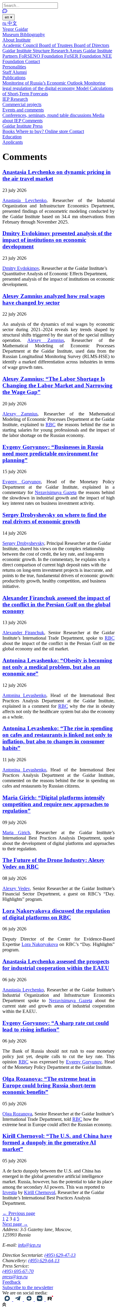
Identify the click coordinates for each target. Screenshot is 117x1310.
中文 (12, 23)
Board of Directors (91, 45)
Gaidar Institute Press (22, 126)
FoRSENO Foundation (41, 56)
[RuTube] (50, 1299)
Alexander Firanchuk (23, 632)
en (8, 17)
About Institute (16, 39)
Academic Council (20, 45)
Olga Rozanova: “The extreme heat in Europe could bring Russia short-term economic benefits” (49, 1085)
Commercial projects (21, 104)
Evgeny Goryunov (21, 481)
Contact (32, 61)
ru (5, 23)
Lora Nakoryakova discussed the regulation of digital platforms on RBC (56, 914)
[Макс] (7, 1299)
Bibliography (32, 34)
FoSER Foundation (83, 56)
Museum (11, 34)
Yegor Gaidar (15, 29)
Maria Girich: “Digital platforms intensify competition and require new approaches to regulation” (55, 804)
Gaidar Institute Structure (26, 50)
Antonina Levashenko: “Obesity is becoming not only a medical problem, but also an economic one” (57, 667)
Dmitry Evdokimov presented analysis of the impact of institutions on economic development (57, 240)
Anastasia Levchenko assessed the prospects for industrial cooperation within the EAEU (55, 964)
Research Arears (67, 50)
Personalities (14, 66)
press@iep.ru (15, 1276)
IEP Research (15, 99)
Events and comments (23, 109)
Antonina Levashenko (24, 695)
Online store (57, 131)
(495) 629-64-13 (43, 1260)
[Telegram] (18, 1299)
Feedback (11, 1282)
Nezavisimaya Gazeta (55, 492)
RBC (51, 424)
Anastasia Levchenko (24, 200)
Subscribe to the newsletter (27, 1287)
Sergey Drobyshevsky (23, 543)
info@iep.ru (29, 1245)
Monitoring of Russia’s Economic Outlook (43, 82)
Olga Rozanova (17, 1113)
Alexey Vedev (16, 888)
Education (12, 136)
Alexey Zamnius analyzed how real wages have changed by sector (53, 299)
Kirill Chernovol (39, 1192)
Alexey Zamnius (45, 340)
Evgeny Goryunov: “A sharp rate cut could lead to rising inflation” (55, 1026)
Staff (7, 72)
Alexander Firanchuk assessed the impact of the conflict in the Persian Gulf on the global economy (56, 604)
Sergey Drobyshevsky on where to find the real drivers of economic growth (54, 518)
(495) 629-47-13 (60, 1255)
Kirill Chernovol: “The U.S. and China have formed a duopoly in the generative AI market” (57, 1142)
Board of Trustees (56, 45)
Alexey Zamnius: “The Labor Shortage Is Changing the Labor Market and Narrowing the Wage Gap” (57, 385)
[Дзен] (29, 1299)
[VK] (40, 1299)
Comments (32, 120)
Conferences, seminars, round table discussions (47, 115)
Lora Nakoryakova (40, 944)
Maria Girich (16, 832)
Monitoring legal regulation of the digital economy (53, 85)
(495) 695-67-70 (18, 1271)
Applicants (12, 142)
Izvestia (9, 1192)
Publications (14, 77)
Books (9, 131)
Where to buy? (30, 131)
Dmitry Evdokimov (20, 268)
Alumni (19, 72)
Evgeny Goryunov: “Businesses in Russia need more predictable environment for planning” (53, 453)
